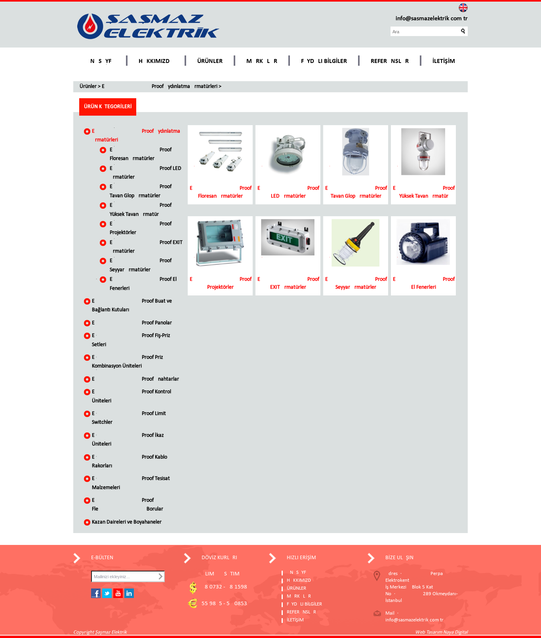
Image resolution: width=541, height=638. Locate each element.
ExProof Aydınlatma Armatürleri (159, 87)
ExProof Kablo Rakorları (129, 461)
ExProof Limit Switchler (129, 418)
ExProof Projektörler (140, 228)
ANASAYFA (100, 61)
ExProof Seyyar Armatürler (140, 265)
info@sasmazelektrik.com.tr (432, 18)
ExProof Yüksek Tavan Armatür (140, 209)
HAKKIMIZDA (156, 61)
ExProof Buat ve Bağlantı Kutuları (132, 305)
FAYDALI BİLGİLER (324, 61)
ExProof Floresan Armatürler (140, 154)
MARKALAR (261, 61)
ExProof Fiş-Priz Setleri (131, 340)
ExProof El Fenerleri (143, 283)
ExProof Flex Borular (127, 504)
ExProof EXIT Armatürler (146, 247)
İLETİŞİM (443, 61)
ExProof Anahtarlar (135, 379)
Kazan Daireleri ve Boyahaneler (127, 522)
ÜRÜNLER (210, 61)
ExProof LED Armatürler (145, 173)
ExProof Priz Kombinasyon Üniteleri (127, 361)
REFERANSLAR (390, 61)
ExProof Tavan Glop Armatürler (140, 191)
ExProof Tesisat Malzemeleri (131, 483)
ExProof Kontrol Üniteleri (131, 396)
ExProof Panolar (132, 323)
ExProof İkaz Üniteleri (128, 439)
